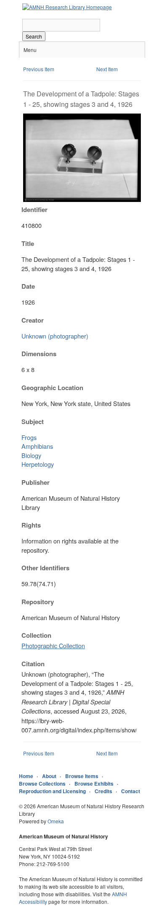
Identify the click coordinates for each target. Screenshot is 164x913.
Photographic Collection (53, 645)
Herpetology (37, 464)
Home (26, 776)
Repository (37, 601)
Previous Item (38, 68)
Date (28, 286)
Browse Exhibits (94, 783)
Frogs (29, 437)
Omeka (56, 821)
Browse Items (81, 776)
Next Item (107, 68)
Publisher (35, 482)
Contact (130, 791)
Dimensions (38, 353)
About (49, 776)
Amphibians (37, 446)
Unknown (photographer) (54, 335)
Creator (32, 320)
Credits (103, 791)
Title (27, 243)
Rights (31, 525)
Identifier (34, 209)
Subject (32, 421)
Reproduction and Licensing (52, 791)
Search (34, 36)
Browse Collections (42, 783)
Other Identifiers (45, 567)
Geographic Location (52, 387)
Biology (31, 455)
